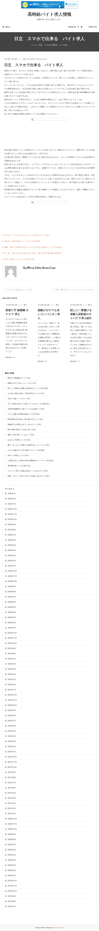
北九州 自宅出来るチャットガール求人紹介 (22, 241)
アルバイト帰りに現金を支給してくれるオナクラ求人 (28, 471)
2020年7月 (12, 845)
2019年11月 (12, 886)
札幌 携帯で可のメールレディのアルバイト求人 (73, 290)
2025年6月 (12, 540)
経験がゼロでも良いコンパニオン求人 (49, 314)
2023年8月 (12, 654)
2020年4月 (12, 860)
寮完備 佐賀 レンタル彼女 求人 (19, 466)
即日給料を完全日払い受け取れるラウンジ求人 (25, 419)
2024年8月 (12, 592)
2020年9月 (12, 834)
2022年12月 (12, 695)
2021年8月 (12, 777)
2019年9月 (12, 896)
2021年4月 (12, 798)
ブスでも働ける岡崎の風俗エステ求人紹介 (24, 414)
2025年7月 (12, 535)
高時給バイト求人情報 (49, 14)
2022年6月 (12, 726)
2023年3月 (12, 679)
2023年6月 (12, 664)
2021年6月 (12, 788)
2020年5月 (12, 855)
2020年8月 (12, 839)
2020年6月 (12, 850)
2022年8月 (12, 715)
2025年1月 (12, 566)
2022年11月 (12, 700)
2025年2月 (12, 561)
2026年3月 (12, 493)
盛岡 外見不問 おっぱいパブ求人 (21, 435)
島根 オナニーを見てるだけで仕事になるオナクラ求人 (29, 476)
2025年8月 (12, 530)
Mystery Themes (58, 927)
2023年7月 (12, 659)
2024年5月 (12, 607)
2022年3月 (12, 741)
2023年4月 (12, 674)
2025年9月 (12, 524)
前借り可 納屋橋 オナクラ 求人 (19, 378)
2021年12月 (12, 757)
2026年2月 (12, 499)
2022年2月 (12, 746)
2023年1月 (12, 690)
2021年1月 (12, 814)
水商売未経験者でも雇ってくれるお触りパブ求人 (26, 409)
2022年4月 (12, 736)
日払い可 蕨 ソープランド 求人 (19, 399)
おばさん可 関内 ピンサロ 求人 (19, 440)
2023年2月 (12, 684)
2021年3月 (12, 803)
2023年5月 (12, 669)
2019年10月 (12, 891)
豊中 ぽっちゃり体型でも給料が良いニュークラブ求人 (29, 445)
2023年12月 (12, 633)
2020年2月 (12, 870)
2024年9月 (12, 586)
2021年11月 (12, 762)
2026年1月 (12, 504)
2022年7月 (12, 721)
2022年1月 (12, 752)
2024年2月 (12, 623)
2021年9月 (12, 772)
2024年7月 (12, 597)
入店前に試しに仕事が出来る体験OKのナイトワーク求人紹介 (31, 460)
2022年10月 (12, 705)
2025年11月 (12, 514)
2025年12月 (12, 509)
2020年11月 (12, 824)
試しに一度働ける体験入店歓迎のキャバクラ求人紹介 (81, 314)
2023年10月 (12, 643)
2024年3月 (12, 617)
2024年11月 (12, 576)
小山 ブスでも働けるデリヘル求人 (19, 290)
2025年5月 (12, 545)
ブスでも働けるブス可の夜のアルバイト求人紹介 (26, 450)
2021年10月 (12, 767)
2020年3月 (12, 865)
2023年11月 (12, 638)
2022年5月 (12, 731)
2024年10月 (12, 581)
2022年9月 (12, 710)
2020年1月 (12, 875)
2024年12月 (12, 571)
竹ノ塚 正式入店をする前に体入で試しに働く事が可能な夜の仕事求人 (33, 253)
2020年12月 (12, 819)
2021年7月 (12, 783)
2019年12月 (12, 881)
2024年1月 (12, 628)
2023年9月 (12, 648)
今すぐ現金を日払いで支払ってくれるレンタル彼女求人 (29, 404)
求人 (25, 59)
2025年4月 (12, 550)
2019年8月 (12, 901)
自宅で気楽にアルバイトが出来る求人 (19, 259)
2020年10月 (12, 829)
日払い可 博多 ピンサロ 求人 (18, 455)
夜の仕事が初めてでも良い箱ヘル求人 (22, 430)
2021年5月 (12, 793)
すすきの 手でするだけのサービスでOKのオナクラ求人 (27, 235)
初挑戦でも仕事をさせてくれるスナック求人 (24, 424)
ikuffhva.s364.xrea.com (38, 59)
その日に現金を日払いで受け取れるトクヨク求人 (26, 393)
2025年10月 (12, 519)
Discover (9, 357)
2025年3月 (12, 555)
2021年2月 (12, 808)
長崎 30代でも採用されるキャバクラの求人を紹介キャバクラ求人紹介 (33, 247)
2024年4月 (12, 612)
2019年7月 (12, 906)
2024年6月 (12, 602)
